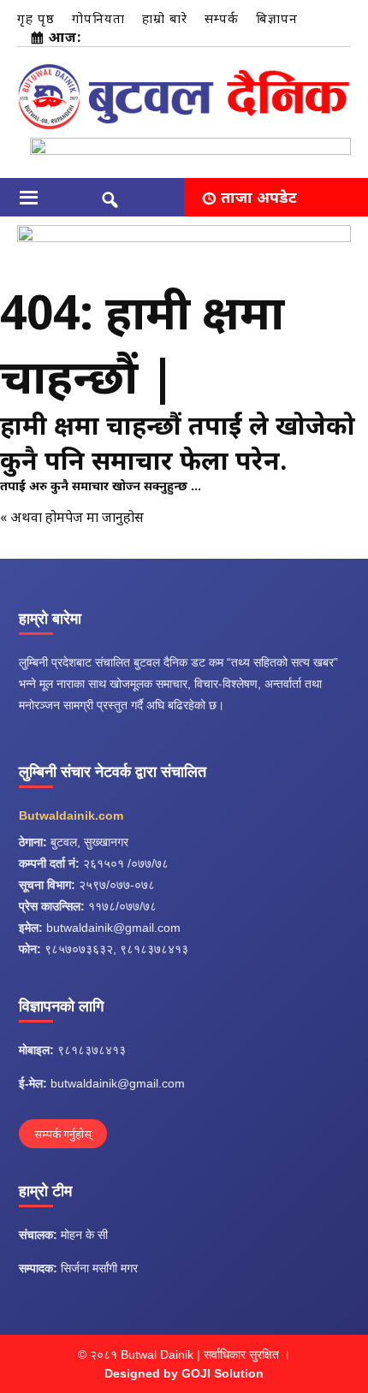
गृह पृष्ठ (36, 18)
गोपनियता (98, 18)
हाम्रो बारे (164, 18)
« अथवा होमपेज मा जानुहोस (72, 516)
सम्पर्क (222, 18)
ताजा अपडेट (259, 197)
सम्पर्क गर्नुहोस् (63, 1133)
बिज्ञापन (277, 18)
